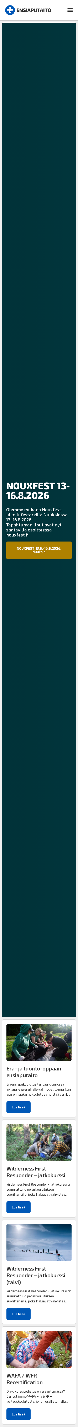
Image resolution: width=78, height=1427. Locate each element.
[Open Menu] (70, 10)
